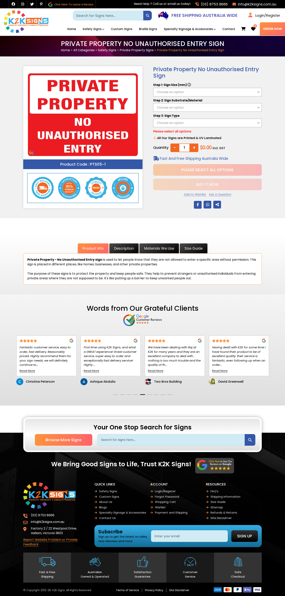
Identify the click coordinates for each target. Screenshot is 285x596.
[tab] (115, 394)
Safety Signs (92, 29)
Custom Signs (121, 29)
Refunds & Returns (224, 512)
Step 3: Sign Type (166, 116)
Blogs (103, 507)
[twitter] (32, 4)
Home (71, 29)
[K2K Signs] (26, 32)
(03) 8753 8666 (214, 4)
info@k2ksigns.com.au (256, 4)
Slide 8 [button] (163, 394)
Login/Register (267, 15)
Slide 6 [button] (149, 394)
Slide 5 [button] (142, 394)
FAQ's (214, 491)
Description (124, 248)
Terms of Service (127, 590)
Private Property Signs (137, 50)
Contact (228, 29)
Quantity (160, 147)
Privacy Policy (154, 590)
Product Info (93, 248)
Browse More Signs (64, 440)
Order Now (272, 29)
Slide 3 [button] (129, 394)
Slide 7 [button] (156, 394)
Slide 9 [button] (169, 394)
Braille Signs (148, 29)
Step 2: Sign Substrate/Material (177, 100)
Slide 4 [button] (135, 394)
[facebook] (13, 4)
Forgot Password (167, 497)
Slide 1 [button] (115, 394)
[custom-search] (147, 15)
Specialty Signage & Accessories (188, 29)
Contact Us (107, 518)
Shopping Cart (165, 502)
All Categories (84, 50)
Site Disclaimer (221, 518)
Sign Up (244, 536)
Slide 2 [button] (122, 394)
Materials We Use (159, 248)
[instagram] (22, 4)
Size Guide (194, 248)
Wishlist (160, 507)
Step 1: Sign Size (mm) (172, 84)
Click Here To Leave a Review (73, 4)
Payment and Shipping (171, 512)
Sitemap (217, 507)
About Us (105, 502)
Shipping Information (225, 497)
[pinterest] (41, 4)
